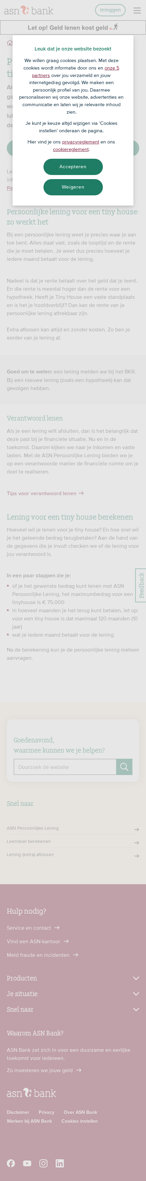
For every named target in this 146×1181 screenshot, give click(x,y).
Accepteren (72, 166)
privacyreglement (80, 141)
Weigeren (73, 187)
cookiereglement (71, 149)
